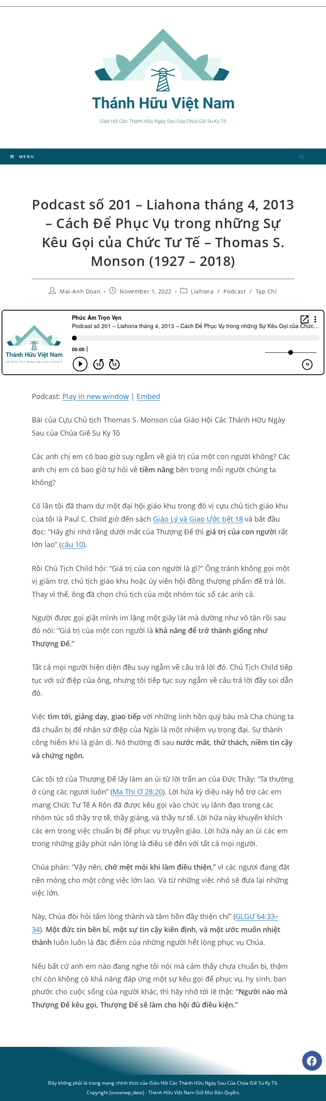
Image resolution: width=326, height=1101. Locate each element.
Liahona (202, 291)
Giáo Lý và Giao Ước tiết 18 (198, 519)
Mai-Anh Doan (80, 291)
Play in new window (95, 396)
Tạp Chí (266, 291)
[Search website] (301, 157)
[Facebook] (312, 1061)
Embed (148, 396)
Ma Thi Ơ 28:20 (138, 791)
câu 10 (72, 544)
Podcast (234, 291)
